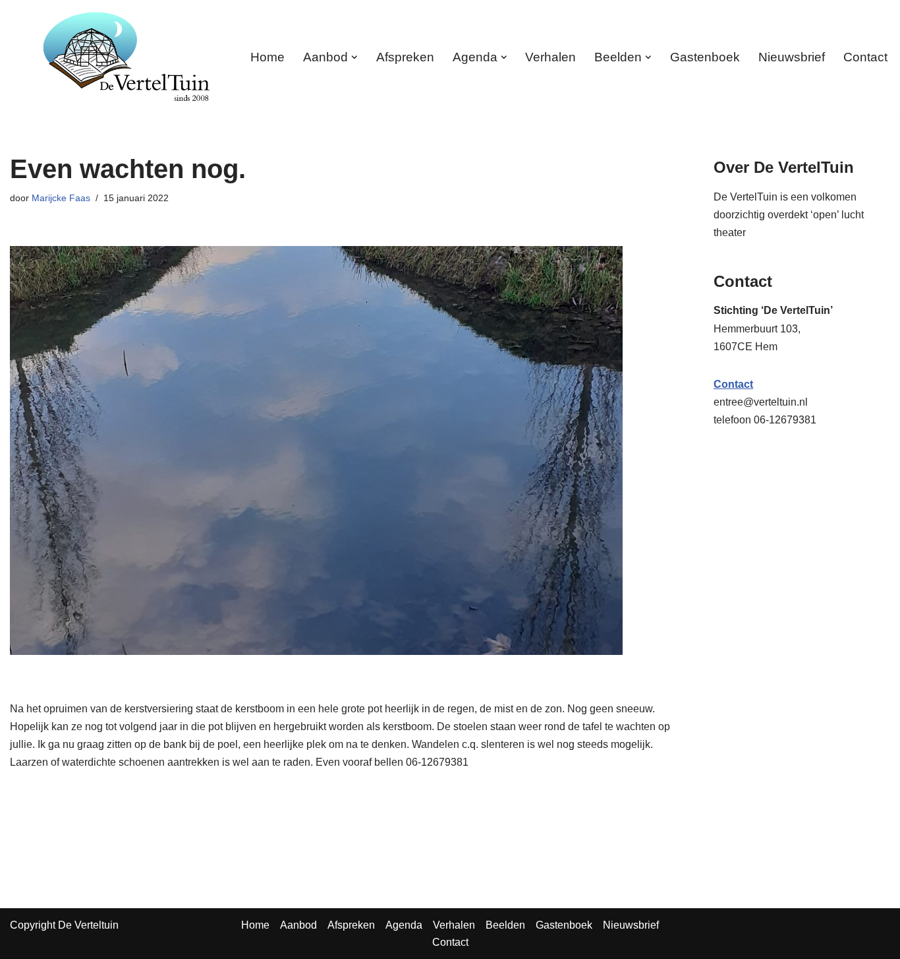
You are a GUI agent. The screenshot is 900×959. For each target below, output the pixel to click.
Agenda (403, 925)
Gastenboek (705, 57)
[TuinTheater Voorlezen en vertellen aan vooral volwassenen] (126, 57)
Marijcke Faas (61, 198)
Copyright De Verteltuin (64, 925)
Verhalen (550, 57)
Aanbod (298, 925)
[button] (354, 57)
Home (267, 57)
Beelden (505, 925)
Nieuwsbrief (791, 57)
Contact (865, 57)
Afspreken (405, 57)
